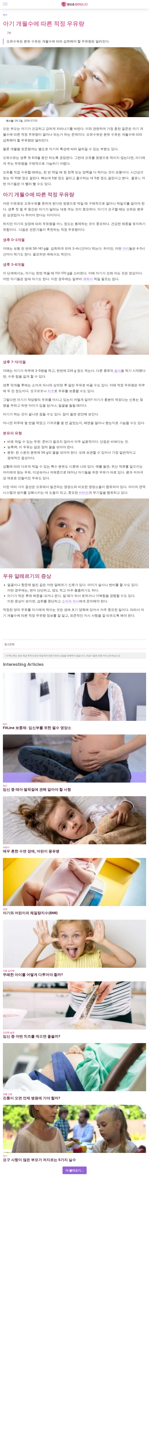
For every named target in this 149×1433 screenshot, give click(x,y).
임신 (5, 723)
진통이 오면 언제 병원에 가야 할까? (31, 1098)
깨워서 (88, 279)
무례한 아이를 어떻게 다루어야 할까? (33, 974)
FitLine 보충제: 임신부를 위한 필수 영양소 (37, 728)
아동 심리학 (8, 970)
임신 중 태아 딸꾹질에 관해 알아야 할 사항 (37, 789)
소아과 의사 (70, 601)
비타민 (84, 492)
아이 (125, 248)
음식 (117, 371)
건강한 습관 (8, 1032)
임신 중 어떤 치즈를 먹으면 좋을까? (31, 1036)
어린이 (6, 847)
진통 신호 (7, 1094)
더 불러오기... (75, 1170)
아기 (5, 14)
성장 (5, 909)
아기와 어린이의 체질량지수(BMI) (30, 913)
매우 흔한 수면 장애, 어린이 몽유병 (31, 851)
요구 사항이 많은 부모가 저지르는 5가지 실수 (39, 1160)
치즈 (51, 391)
